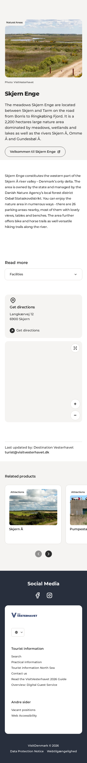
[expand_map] (75, 348)
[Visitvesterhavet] (24, 615)
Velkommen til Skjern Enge (33, 152)
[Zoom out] (75, 415)
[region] (43, 381)
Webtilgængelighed (62, 751)
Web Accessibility (24, 715)
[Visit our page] (37, 595)
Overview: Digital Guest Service (34, 685)
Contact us (19, 673)
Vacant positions (23, 710)
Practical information (26, 662)
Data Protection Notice (27, 751)
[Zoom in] (75, 404)
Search (16, 656)
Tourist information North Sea (33, 668)
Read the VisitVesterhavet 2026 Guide (39, 679)
